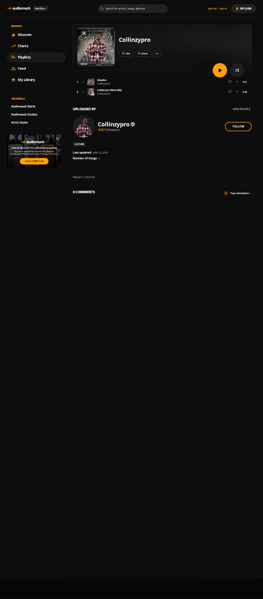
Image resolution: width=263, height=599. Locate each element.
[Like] (230, 81)
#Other (79, 144)
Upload (246, 8)
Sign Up (212, 8)
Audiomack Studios (24, 114)
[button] (161, 82)
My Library (26, 79)
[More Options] (237, 82)
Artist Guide (19, 122)
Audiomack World (23, 106)
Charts (23, 46)
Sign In (223, 8)
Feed (22, 68)
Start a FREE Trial (34, 161)
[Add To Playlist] (83, 82)
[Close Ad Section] (57, 138)
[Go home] (19, 8)
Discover (25, 34)
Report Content (84, 177)
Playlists (24, 57)
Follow (238, 126)
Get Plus (40, 8)
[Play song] (220, 70)
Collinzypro (103, 83)
